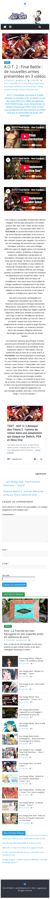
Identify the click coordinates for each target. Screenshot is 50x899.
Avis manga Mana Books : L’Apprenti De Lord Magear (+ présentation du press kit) (30, 712)
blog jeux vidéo (38, 83)
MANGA (8, 626)
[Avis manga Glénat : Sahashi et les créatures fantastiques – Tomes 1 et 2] (10, 775)
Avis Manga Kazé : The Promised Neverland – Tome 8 (21, 483)
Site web (5, 575)
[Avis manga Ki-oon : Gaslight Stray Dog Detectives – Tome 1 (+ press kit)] (10, 749)
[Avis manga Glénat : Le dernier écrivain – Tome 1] (10, 801)
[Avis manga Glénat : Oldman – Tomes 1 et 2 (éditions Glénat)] (10, 657)
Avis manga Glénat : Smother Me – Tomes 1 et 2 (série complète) (32, 791)
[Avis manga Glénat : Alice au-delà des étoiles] (10, 722)
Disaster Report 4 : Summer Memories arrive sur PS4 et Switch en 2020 (23, 493)
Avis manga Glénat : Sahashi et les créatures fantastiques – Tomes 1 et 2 (31, 778)
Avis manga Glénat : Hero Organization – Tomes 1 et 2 (30, 698)
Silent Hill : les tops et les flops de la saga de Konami (22, 848)
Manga (15, 90)
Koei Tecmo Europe (29, 87)
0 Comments (34, 80)
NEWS (7, 62)
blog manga (8, 87)
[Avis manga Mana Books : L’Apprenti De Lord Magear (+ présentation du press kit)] (10, 708)
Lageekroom (21, 80)
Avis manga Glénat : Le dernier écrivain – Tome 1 (31, 804)
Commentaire (8, 514)
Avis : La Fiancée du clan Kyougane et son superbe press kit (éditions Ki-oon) (24, 634)
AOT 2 (21, 83)
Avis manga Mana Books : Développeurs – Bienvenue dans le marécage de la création (32, 738)
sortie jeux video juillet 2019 (28, 90)
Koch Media (17, 87)
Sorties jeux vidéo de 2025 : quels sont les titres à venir (23, 838)
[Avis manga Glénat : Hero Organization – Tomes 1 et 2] (10, 696)
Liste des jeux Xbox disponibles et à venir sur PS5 (21, 843)
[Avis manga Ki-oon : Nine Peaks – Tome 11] (10, 683)
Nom (5, 549)
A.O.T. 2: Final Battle (11, 83)
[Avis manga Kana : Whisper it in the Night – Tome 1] (10, 670)
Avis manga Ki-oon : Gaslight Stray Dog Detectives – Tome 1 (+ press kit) (31, 752)
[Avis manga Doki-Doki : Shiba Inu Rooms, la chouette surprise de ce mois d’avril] (10, 814)
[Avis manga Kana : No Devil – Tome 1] (10, 762)
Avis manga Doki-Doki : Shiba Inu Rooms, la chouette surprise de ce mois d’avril (32, 817)
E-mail (5, 563)
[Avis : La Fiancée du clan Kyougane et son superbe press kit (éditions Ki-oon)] (25, 600)
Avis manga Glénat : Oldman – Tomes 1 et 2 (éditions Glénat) (31, 659)
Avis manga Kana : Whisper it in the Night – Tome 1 (31, 672)
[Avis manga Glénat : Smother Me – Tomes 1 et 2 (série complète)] (10, 789)
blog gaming (28, 83)
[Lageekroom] (25, 11)
